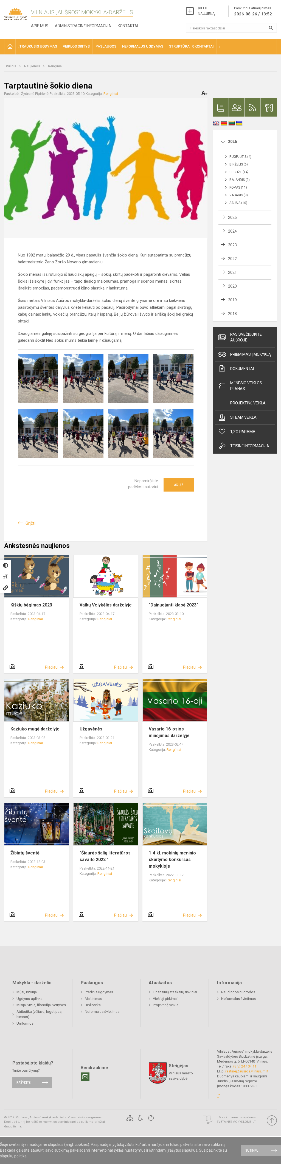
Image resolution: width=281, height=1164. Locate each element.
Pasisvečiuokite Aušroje (246, 337)
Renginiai (55, 66)
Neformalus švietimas (102, 1011)
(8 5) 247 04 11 (244, 1066)
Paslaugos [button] (105, 46)
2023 (232, 245)
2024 (232, 231)
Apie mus (39, 26)
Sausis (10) (238, 203)
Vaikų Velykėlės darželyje (106, 605)
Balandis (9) (239, 180)
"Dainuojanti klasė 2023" (173, 605)
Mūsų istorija (26, 992)
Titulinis (10, 66)
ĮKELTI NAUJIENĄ (206, 11)
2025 (232, 217)
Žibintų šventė (25, 853)
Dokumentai (242, 368)
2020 (232, 286)
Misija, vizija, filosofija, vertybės (41, 1005)
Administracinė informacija (83, 26)
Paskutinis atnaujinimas (253, 11)
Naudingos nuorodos (238, 992)
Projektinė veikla (248, 403)
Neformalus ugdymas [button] (142, 46)
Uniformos (24, 1023)
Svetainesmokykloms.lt (236, 1122)
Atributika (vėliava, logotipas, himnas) (39, 1014)
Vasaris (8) (238, 195)
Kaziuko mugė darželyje (35, 729)
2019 (232, 300)
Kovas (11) (238, 187)
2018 (232, 313)
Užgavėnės (91, 729)
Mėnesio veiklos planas (246, 386)
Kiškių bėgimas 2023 (31, 605)
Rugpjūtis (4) (240, 157)
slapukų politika (13, 1156)
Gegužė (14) (239, 172)
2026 (232, 141)
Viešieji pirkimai (165, 999)
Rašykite (23, 1082)
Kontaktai (128, 26)
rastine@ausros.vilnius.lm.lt (246, 1071)
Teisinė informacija (249, 446)
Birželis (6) (238, 164)
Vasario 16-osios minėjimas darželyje (169, 732)
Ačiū (178, 484)
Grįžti (30, 523)
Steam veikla (243, 417)
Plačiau (51, 667)
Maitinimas (93, 999)
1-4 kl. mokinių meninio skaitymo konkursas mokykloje (172, 859)
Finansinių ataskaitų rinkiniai (175, 992)
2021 (232, 272)
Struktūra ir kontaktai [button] (191, 46)
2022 (232, 258)
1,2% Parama (242, 431)
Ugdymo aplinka (29, 999)
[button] (9, 46)
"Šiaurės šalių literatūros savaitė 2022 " (105, 856)
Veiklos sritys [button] (76, 46)
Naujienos (32, 66)
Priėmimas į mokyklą (250, 354)
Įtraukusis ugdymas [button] (37, 46)
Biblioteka (93, 1005)
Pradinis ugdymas (99, 992)
